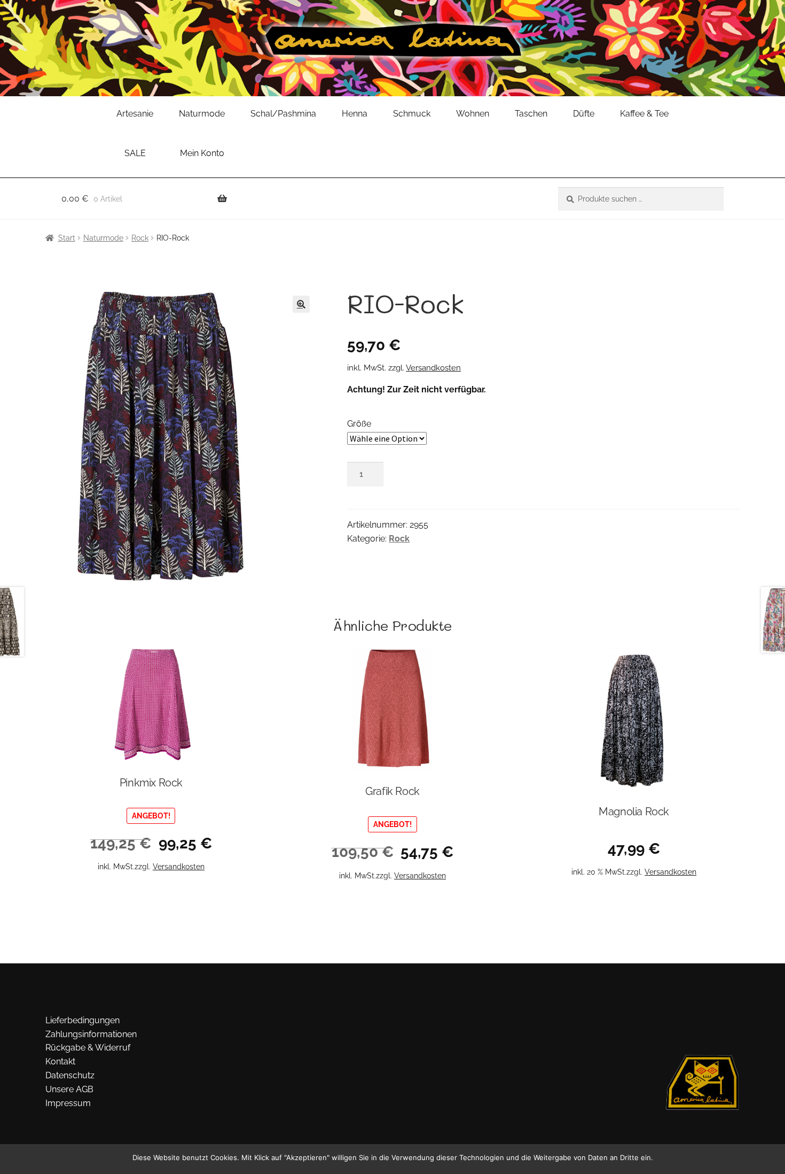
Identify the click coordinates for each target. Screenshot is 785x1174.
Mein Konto (202, 153)
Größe (359, 424)
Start (66, 238)
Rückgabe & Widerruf (87, 1047)
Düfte (583, 114)
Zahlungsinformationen (91, 1034)
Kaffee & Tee (644, 114)
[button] (301, 304)
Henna (354, 114)
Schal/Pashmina (283, 114)
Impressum (68, 1103)
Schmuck (411, 114)
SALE (135, 153)
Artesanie (134, 114)
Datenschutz (70, 1075)
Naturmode (202, 114)
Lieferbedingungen (82, 1020)
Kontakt (60, 1061)
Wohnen (472, 114)
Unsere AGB (69, 1089)
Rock (139, 238)
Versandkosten (433, 368)
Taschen (531, 114)
